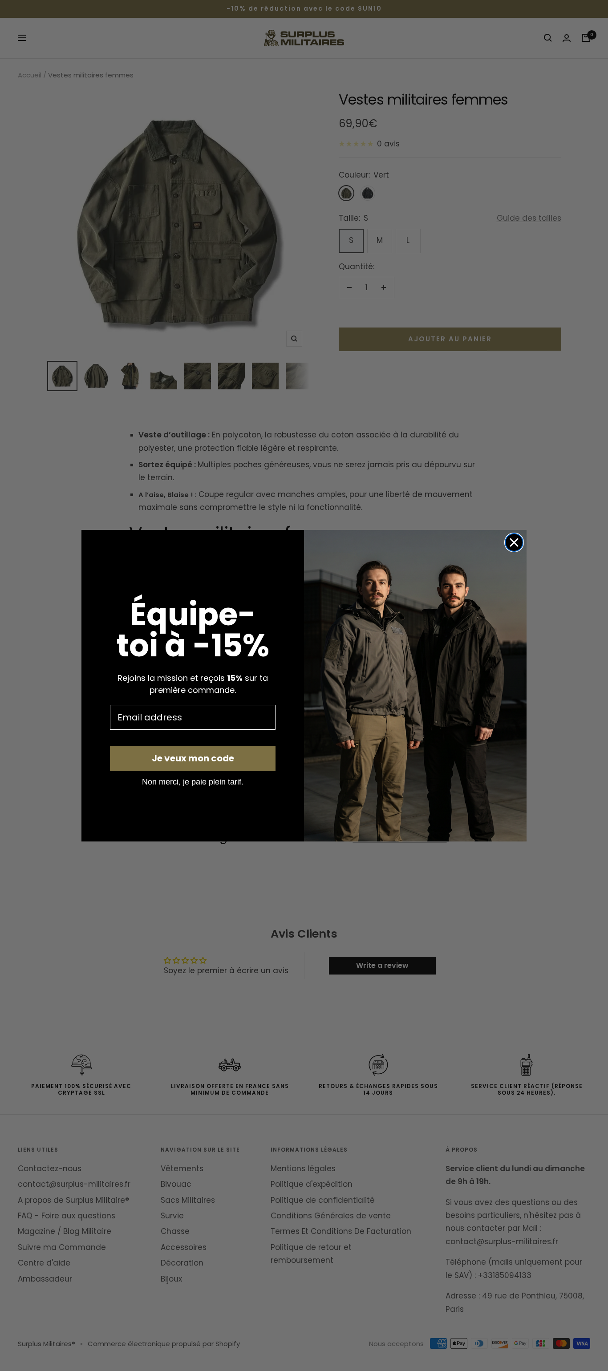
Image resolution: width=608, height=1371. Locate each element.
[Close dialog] (514, 542)
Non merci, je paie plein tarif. (192, 781)
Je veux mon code (193, 758)
